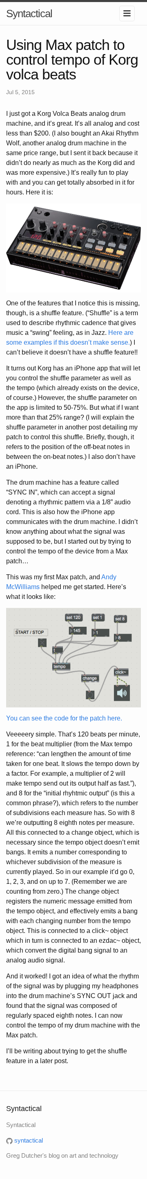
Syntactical (29, 13)
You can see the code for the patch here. (64, 718)
